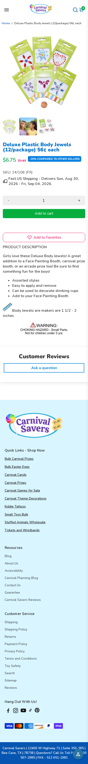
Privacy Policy (15, 651)
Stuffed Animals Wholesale (25, 522)
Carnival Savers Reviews (23, 600)
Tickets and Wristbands (22, 530)
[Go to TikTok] (30, 711)
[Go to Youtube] (23, 711)
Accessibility (14, 570)
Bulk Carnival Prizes (19, 459)
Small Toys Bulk (16, 514)
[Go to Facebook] (8, 711)
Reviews (11, 687)
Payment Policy (16, 644)
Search (10, 673)
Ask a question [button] (44, 367)
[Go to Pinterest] (37, 711)
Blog (8, 556)
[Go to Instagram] (16, 711)
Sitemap (11, 680)
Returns (10, 636)
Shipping (11, 622)
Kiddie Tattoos (15, 506)
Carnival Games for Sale (22, 490)
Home (6, 23)
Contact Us (13, 585)
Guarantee (12, 592)
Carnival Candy (16, 475)
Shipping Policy (16, 629)
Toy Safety (13, 666)
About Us (11, 563)
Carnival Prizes (15, 482)
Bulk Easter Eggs (17, 467)
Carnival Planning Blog (21, 578)
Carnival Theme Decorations (25, 498)
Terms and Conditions (21, 658)
